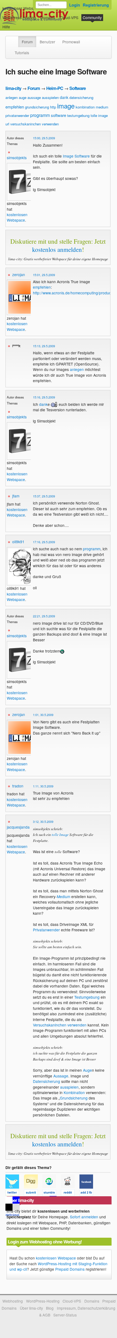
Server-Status (65, 1315)
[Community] (14, 39)
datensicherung (81, 97)
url (7, 123)
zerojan (18, 274)
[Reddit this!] (70, 1193)
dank (64, 97)
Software (77, 88)
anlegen (11, 97)
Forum (27, 41)
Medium (63, 896)
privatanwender (17, 115)
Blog (50, 1308)
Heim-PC (54, 88)
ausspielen (50, 97)
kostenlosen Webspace (17, 217)
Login (74, 5)
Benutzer (47, 41)
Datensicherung (46, 1081)
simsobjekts (17, 157)
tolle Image (60, 834)
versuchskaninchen (25, 123)
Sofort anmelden (84, 1216)
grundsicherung (37, 107)
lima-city (13, 88)
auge (22, 97)
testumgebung (78, 115)
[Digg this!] (33, 1193)
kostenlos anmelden (57, 249)
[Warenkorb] (14, 24)
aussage (34, 97)
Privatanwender (46, 929)
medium (102, 107)
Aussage (60, 1076)
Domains (47, 17)
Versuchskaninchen (49, 1025)
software (58, 115)
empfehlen (14, 107)
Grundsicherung (74, 1098)
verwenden (50, 123)
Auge (87, 1070)
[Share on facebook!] (88, 1193)
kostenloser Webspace (22, 8)
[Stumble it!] (51, 1193)
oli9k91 (18, 541)
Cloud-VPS (69, 17)
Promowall (71, 41)
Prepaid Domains (70, 1269)
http (53, 107)
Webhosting (12, 1301)
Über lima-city (31, 1308)
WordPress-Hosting (19, 17)
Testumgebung (87, 997)
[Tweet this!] (14, 1193)
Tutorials (22, 52)
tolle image (99, 115)
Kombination (74, 1092)
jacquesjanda (18, 827)
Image (68, 156)
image (66, 105)
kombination (85, 107)
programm (40, 115)
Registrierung (96, 5)
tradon (17, 786)
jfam (15, 496)
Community (92, 17)
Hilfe (6, 26)
